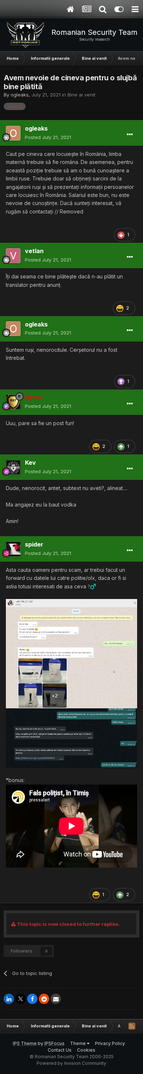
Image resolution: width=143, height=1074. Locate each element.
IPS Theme (25, 1043)
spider (34, 544)
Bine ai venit (81, 95)
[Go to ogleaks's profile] (13, 133)
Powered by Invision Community (71, 1063)
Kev (30, 462)
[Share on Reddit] (44, 999)
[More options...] (129, 134)
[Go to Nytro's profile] (13, 402)
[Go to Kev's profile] (13, 467)
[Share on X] (20, 999)
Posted (48, 137)
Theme (78, 1043)
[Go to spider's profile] (13, 549)
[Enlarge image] (71, 653)
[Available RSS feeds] (131, 1026)
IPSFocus (54, 1043)
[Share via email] (56, 999)
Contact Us (60, 1050)
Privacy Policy (110, 1043)
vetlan (34, 251)
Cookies (86, 1050)
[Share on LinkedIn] (9, 999)
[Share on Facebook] (32, 999)
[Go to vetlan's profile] (13, 255)
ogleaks (20, 95)
